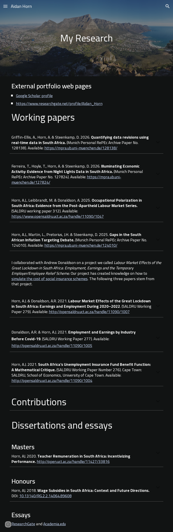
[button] (5, 6)
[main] (86, 38)
